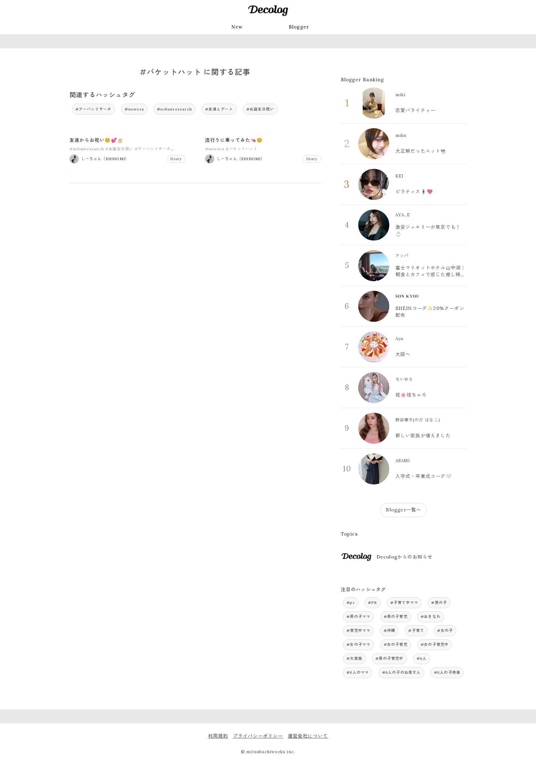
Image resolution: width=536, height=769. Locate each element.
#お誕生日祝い (260, 109)
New (237, 27)
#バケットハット (242, 148)
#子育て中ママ (404, 602)
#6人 (422, 658)
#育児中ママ (358, 630)
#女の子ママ (358, 644)
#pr (350, 602)
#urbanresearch (174, 109)
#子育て (416, 630)
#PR (372, 602)
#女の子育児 (396, 644)
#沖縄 (389, 630)
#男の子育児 (396, 616)
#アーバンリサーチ (93, 109)
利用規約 (218, 736)
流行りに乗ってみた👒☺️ (234, 140)
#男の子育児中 (389, 658)
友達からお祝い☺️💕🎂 (96, 140)
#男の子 (439, 602)
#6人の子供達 (447, 672)
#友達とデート (219, 109)
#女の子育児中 (435, 644)
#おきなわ (430, 616)
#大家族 (354, 658)
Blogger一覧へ (403, 510)
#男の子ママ (358, 616)
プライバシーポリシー (258, 736)
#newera (134, 109)
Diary (176, 158)
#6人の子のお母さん (401, 672)
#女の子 (445, 630)
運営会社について (308, 736)
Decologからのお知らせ (405, 557)
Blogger (299, 27)
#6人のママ (357, 672)
